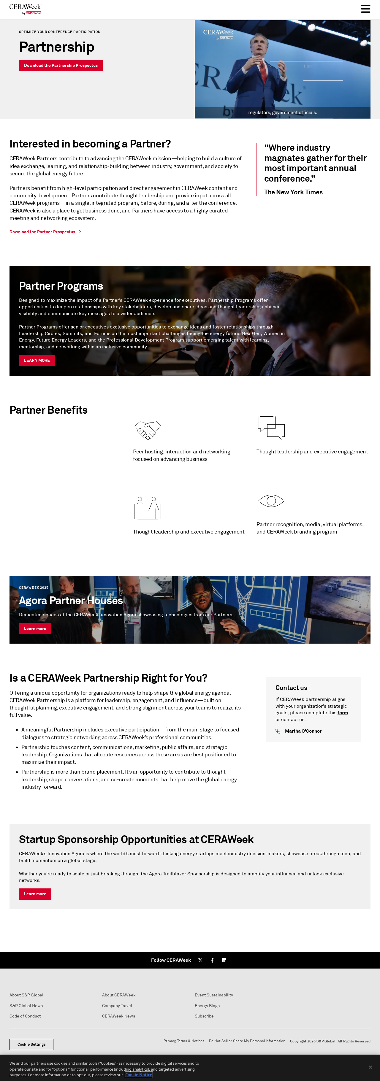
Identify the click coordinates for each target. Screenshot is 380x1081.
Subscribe (204, 1016)
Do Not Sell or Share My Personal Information (247, 1041)
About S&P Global (26, 995)
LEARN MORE (37, 360)
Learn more (35, 628)
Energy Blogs (207, 1005)
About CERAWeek (119, 995)
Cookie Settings (32, 1044)
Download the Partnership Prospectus (61, 65)
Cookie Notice (138, 1074)
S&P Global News (26, 1005)
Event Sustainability (214, 995)
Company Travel (117, 1005)
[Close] (370, 1067)
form (343, 712)
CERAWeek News (118, 1016)
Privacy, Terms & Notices (184, 1041)
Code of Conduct (25, 1016)
